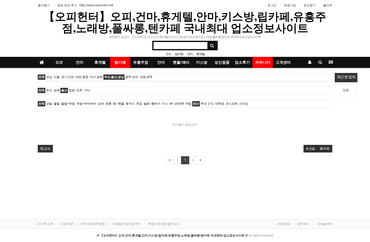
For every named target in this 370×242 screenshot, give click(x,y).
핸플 (121, 103)
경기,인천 (67, 77)
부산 (49, 90)
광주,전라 (131, 77)
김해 (57, 90)
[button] (45, 148)
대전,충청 (82, 77)
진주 (79, 90)
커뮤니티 (262, 62)
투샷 (204, 103)
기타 (87, 90)
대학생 (219, 103)
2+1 (210, 103)
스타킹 (243, 103)
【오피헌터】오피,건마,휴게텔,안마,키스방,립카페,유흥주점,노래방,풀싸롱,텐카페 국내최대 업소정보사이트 (185, 22)
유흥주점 (140, 62)
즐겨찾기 (44, 5)
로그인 (271, 5)
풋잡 (139, 103)
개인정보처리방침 (93, 224)
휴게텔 (200, 54)
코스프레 (232, 103)
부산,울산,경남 (114, 77)
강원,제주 (146, 77)
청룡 (108, 103)
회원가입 (290, 5)
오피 (168, 54)
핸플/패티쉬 (181, 64)
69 (171, 103)
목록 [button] (326, 148)
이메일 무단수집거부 (126, 224)
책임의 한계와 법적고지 (164, 224)
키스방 (201, 62)
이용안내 (284, 224)
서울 (57, 77)
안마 (161, 62)
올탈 (57, 103)
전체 (42, 77)
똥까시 (130, 103)
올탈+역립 (68, 103)
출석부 (327, 5)
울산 (64, 90)
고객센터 (283, 62)
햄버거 (155, 103)
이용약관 (67, 224)
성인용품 (222, 62)
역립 (189, 103)
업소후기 (242, 62)
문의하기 (304, 224)
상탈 (49, 103)
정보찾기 (310, 5)
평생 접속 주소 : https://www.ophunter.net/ (85, 5)
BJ (115, 103)
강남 (49, 77)
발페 (147, 103)
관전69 (179, 103)
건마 (190, 54)
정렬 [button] (311, 148)
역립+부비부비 (86, 103)
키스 (165, 103)
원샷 (196, 103)
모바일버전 (324, 224)
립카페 (179, 54)
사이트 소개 (46, 224)
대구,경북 (96, 77)
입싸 (101, 103)
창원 (72, 90)
